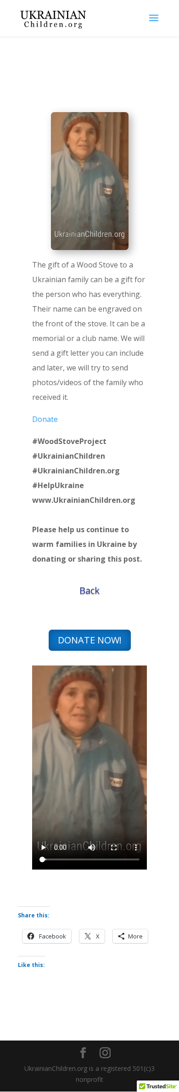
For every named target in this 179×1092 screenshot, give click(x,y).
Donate (45, 419)
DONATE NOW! (90, 640)
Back (89, 590)
